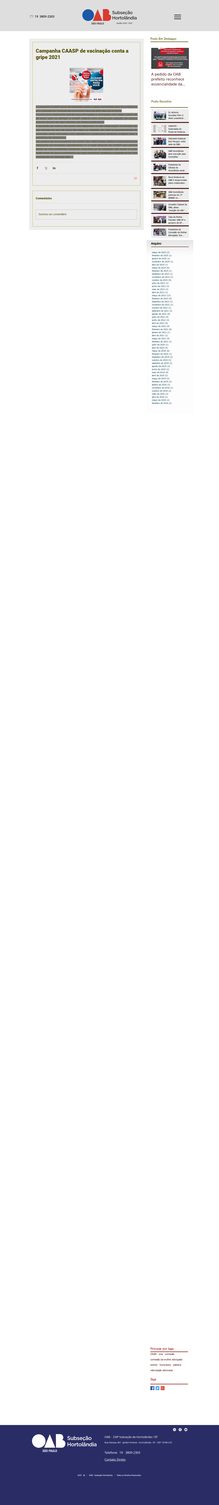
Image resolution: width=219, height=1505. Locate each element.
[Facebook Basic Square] (152, 1388)
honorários (165, 1365)
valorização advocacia (161, 1370)
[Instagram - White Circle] (174, 1429)
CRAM (153, 1354)
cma (161, 1354)
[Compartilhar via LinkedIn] (54, 168)
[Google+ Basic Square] (163, 1388)
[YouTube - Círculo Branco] (185, 1429)
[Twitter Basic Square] (157, 1388)
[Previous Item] (156, 58)
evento (154, 1365)
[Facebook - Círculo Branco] (180, 1429)
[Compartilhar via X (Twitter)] (45, 168)
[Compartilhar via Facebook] (37, 168)
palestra (177, 1365)
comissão (170, 1354)
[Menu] (177, 17)
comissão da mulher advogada (166, 1360)
